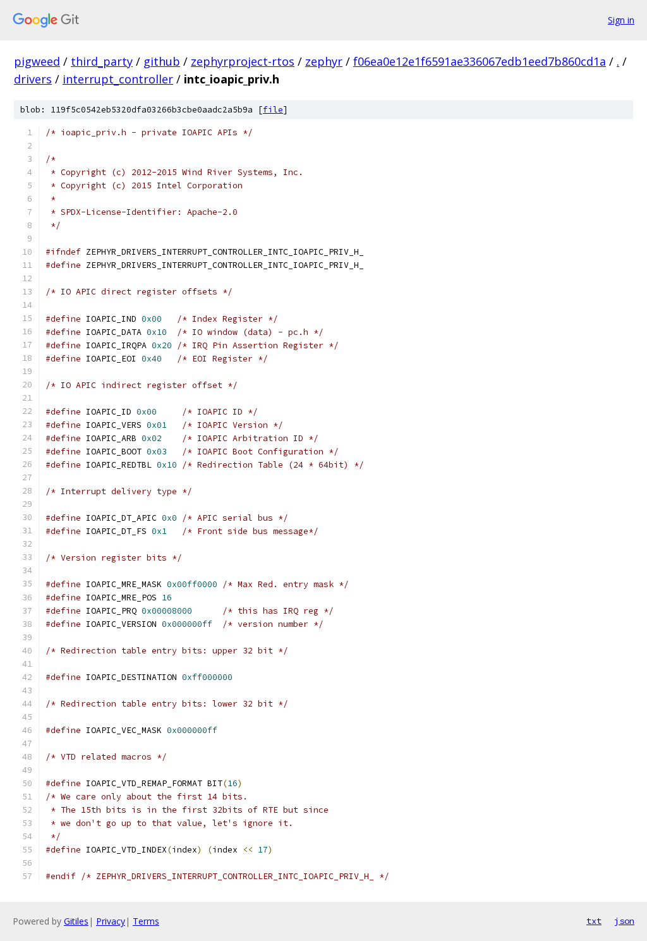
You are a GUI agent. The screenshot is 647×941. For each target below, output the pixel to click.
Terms (146, 921)
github (161, 61)
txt (594, 920)
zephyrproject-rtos (242, 61)
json (624, 920)
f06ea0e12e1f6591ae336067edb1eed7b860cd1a (479, 61)
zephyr (323, 61)
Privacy (110, 921)
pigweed (37, 61)
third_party (102, 61)
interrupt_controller (118, 79)
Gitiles (76, 921)
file (273, 109)
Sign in (621, 20)
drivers (33, 79)
